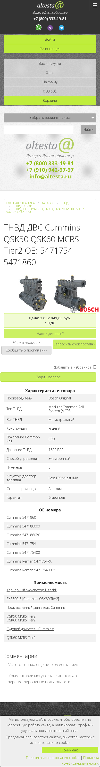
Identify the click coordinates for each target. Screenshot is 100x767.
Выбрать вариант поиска (50, 117)
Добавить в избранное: (73, 367)
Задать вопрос (48, 377)
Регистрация (50, 48)
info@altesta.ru (50, 176)
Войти (50, 39)
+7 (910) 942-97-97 (50, 169)
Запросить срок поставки (74, 344)
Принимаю (70, 750)
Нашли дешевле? (50, 333)
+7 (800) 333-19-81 (50, 19)
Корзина (50, 100)
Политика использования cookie (53, 757)
